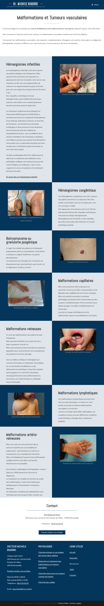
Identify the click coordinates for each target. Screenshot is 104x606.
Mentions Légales (75, 603)
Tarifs (72, 569)
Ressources (74, 564)
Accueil (72, 552)
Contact (73, 575)
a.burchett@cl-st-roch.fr (22, 589)
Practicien (73, 558)
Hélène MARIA (63, 603)
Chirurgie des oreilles (46, 582)
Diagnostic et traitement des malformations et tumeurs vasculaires (49, 564)
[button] (52, 532)
